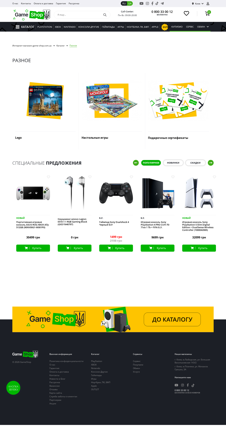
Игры (93, 378)
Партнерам (55, 399)
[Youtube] (141, 3)
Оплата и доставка (43, 3)
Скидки (195, 162)
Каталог (60, 45)
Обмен (136, 368)
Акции (52, 403)
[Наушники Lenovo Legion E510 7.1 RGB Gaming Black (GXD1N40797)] (74, 195)
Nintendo (95, 368)
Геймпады (96, 375)
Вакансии (54, 385)
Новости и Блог (57, 378)
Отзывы (53, 389)
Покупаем (138, 364)
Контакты (26, 3)
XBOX (94, 364)
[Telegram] (162, 3)
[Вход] (209, 4)
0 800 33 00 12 (162, 12)
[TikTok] (157, 4)
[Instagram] (147, 3)
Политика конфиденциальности (66, 361)
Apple (94, 385)
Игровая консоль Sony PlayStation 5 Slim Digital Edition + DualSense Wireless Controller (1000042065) (197, 226)
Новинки (173, 162)
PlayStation (96, 361)
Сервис (137, 361)
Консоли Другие (99, 371)
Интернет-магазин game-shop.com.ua (32, 45)
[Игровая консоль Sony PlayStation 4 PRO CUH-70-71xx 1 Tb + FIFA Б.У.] (157, 195)
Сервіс (190, 26)
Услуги (136, 371)
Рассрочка (74, 3)
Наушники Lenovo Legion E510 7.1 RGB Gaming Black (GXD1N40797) (72, 222)
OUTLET (95, 389)
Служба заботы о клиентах (63, 396)
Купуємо (177, 26)
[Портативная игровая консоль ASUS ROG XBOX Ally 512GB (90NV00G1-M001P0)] (33, 195)
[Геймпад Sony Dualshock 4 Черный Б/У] (116, 195)
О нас (15, 3)
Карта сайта (55, 392)
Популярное (151, 162)
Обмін (201, 26)
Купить (36, 248)
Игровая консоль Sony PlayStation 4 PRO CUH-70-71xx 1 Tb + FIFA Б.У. (155, 225)
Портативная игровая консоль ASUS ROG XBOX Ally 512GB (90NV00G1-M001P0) (32, 225)
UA (130, 3)
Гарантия (61, 3)
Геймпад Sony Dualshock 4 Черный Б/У (114, 223)
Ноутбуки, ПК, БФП (100, 382)
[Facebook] (152, 3)
